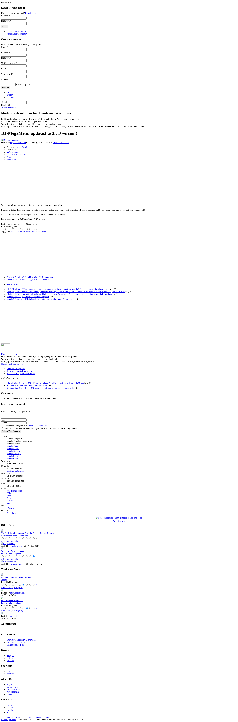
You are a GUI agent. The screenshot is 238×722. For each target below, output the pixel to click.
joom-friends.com (13, 717)
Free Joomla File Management (96, 289)
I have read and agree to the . (25, 426)
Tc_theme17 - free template (13, 551)
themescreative (16, 564)
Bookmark (11, 159)
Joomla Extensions (61, 142)
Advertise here (119, 521)
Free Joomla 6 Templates (12, 600)
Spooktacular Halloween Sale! (20, 385)
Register (5, 87)
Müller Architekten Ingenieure (40, 717)
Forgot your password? (17, 31)
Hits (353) (18, 587)
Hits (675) (18, 611)
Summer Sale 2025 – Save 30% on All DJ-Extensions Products (34, 388)
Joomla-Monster (14, 296)
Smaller (25, 147)
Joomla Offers (77, 383)
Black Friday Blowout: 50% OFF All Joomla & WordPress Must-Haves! (38, 383)
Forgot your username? (17, 34)
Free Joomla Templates (11, 554)
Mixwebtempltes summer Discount (16, 577)
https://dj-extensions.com (12, 364)
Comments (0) (7, 587)
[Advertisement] (83, 182)
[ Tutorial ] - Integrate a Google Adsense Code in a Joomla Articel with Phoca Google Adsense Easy (50, 294)
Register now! (31, 13)
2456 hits (5, 559)
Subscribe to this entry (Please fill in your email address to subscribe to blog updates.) (41, 428)
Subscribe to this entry (16, 154)
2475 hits (5, 541)
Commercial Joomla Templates (35, 296)
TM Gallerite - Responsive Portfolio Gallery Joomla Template (28, 533)
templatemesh (16, 546)
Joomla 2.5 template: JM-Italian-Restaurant (25, 299)
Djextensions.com (18, 142)
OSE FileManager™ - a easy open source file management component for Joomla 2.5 (44, 289)
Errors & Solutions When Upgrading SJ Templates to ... (31, 277)
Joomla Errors (118, 291)
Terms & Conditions (38, 426)
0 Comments (12, 152)
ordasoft (13, 616)
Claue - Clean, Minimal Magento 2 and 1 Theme (28, 280)
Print (9, 157)
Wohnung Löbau (8, 719)
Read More (14, 541)
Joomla (4, 580)
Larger (18, 147)
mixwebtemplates (17, 593)
